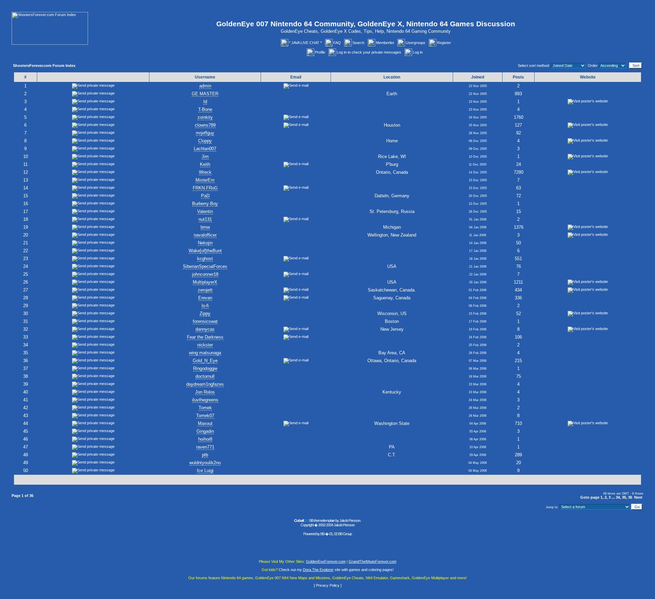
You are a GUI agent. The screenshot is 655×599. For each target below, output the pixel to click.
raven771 (205, 447)
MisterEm (205, 180)
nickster (205, 344)
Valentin (205, 211)
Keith (205, 164)
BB (322, 534)
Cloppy (205, 140)
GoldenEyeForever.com (326, 561)
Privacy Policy (327, 585)
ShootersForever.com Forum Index (44, 65)
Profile (320, 52)
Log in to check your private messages (369, 52)
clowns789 (205, 125)
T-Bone (205, 109)
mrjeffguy (205, 133)
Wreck (205, 172)
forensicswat (205, 321)
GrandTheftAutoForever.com (372, 561)
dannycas (205, 329)
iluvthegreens (205, 399)
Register (444, 43)
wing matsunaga (205, 352)
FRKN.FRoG (205, 187)
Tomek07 (205, 415)
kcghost (205, 258)
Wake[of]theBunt (205, 250)
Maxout (205, 423)
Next (638, 497)
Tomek (205, 407)
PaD (205, 195)
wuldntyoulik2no (205, 462)
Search (358, 43)
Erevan (205, 297)
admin (205, 85)
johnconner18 (205, 274)
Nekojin (205, 242)
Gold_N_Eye (205, 360)
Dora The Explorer (318, 570)
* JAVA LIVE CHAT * (305, 43)
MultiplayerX (205, 282)
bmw (205, 227)
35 (624, 497)
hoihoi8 (205, 439)
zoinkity (205, 117)
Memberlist (385, 43)
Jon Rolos (205, 392)
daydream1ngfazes (205, 384)
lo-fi (205, 305)
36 (630, 497)
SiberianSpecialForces (205, 266)
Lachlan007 (205, 148)
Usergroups (415, 43)
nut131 (205, 219)
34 (618, 497)
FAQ (337, 43)
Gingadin (205, 431)
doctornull (205, 376)
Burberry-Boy (205, 203)
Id (205, 101)
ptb (205, 454)
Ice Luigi (205, 470)
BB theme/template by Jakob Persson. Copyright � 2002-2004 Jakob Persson (327, 522)
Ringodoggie (205, 368)
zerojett (205, 290)
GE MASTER (205, 93)
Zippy (205, 313)
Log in (418, 52)
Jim (205, 156)
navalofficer (205, 235)
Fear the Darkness (205, 337)
